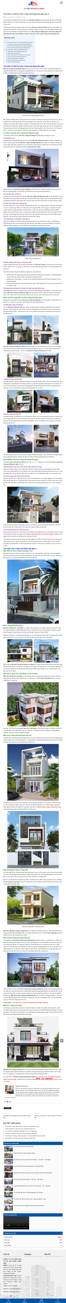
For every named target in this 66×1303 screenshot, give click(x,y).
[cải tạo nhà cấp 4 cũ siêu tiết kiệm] (8, 1149)
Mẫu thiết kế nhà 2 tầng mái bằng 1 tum (17, 51)
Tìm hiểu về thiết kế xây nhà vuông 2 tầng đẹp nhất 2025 (21, 1133)
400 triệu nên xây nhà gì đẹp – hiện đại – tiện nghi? (28, 1179)
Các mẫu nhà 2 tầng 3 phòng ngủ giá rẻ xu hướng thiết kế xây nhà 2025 (25, 1136)
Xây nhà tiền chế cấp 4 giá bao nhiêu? (24, 1153)
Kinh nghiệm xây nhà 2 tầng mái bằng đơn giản (19, 47)
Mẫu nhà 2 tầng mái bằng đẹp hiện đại (17, 56)
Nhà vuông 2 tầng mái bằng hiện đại (16, 60)
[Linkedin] (14, 1296)
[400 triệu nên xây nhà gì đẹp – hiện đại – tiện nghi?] (8, 1181)
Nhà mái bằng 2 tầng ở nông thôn (16, 58)
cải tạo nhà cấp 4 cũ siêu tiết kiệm (24, 1146)
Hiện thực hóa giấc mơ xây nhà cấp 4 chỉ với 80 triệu (47, 1116)
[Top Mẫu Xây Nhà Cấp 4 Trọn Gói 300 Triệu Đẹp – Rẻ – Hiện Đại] (8, 1188)
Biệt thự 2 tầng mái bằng (14, 62)
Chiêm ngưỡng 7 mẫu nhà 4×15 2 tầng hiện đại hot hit (20, 1129)
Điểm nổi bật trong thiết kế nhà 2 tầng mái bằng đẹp (20, 46)
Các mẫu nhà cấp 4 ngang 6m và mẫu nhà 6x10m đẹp (29, 1205)
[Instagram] (10, 1101)
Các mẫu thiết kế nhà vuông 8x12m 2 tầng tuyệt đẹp (28, 1166)
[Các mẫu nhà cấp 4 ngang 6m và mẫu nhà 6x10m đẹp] (8, 1208)
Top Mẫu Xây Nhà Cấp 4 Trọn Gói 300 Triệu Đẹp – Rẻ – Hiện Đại (32, 1186)
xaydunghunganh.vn (15, 1288)
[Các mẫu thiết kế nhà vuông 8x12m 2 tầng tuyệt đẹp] (8, 1168)
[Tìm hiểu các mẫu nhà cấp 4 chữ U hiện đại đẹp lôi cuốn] (8, 1201)
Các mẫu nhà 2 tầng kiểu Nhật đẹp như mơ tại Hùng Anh (21, 1131)
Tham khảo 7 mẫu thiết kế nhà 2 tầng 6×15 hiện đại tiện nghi (22, 1126)
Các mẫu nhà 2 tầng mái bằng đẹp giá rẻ (17, 49)
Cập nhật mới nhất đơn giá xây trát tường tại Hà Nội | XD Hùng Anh (33, 1172)
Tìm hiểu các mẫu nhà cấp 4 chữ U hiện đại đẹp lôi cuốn (30, 1199)
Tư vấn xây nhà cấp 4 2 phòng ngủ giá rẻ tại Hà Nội (28, 1192)
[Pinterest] (7, 1101)
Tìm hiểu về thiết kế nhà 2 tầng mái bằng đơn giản (19, 42)
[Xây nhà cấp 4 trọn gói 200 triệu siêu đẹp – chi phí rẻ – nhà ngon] (8, 1162)
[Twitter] (7, 1296)
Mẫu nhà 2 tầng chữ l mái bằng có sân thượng (19, 55)
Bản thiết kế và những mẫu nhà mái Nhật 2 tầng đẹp (16, 1116)
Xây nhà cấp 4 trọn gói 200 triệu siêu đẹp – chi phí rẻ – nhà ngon (32, 1159)
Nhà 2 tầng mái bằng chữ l (14, 53)
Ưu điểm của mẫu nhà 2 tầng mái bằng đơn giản (19, 44)
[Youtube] (11, 1296)
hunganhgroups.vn (14, 1291)
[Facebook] (5, 1101)
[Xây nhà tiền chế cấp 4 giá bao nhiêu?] (8, 1155)
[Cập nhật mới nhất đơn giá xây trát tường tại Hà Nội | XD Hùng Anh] (8, 1175)
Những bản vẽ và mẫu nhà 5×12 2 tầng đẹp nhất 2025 (20, 1138)
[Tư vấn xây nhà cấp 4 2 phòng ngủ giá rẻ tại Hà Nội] (8, 1195)
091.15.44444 (12, 1286)
